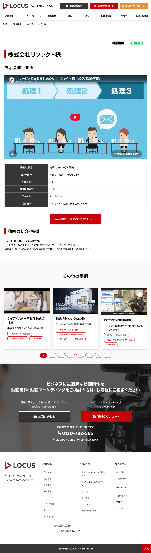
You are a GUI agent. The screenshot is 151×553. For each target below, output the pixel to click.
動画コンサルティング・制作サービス (95, 474)
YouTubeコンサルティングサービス (95, 484)
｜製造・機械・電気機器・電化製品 (71, 334)
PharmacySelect (89, 510)
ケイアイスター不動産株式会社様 (26, 320)
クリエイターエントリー (135, 5)
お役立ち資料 (142, 16)
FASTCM (85, 491)
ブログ (124, 16)
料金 (70, 16)
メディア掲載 (49, 503)
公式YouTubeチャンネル (16, 480)
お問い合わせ (76, 5)
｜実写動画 (36, 338)
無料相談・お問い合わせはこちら (75, 219)
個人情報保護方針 (62, 525)
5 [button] (80, 355)
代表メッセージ (50, 472)
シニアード (86, 504)
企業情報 (9, 16)
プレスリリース (50, 497)
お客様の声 (106, 16)
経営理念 (47, 478)
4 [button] (70, 355)
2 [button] (52, 355)
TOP (5, 24)
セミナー (88, 16)
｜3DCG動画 (78, 339)
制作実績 (52, 16)
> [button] (98, 355)
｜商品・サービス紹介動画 (20, 333)
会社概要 (47, 484)
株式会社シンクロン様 (70, 319)
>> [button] (107, 355)
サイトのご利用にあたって (67, 531)
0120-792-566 (44, 6)
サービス (31, 16)
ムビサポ (85, 498)
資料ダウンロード (106, 5)
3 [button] (61, 355)
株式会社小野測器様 (117, 320)
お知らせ (47, 510)
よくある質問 (49, 516)
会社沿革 (47, 491)
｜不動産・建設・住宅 (18, 338)
